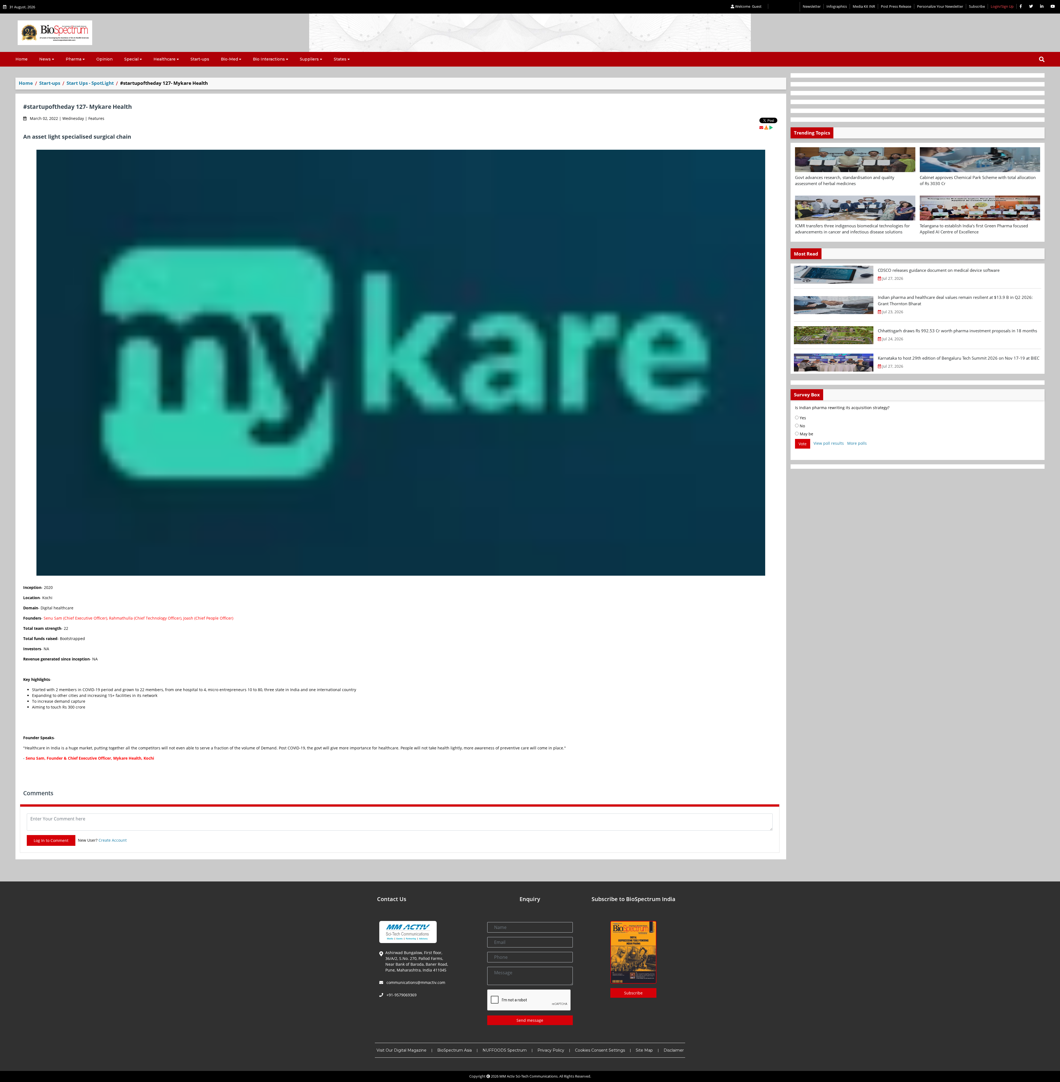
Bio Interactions (269, 59)
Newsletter (812, 6)
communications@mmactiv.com (415, 982)
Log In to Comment (51, 840)
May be (806, 433)
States (340, 59)
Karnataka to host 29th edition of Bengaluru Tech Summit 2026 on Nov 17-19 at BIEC (958, 358)
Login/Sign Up (1002, 6)
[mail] (761, 127)
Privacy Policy (550, 1050)
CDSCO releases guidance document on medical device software (939, 270)
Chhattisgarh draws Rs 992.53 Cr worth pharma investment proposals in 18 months (957, 330)
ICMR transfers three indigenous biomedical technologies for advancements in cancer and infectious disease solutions (852, 229)
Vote (803, 443)
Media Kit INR (864, 6)
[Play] (771, 127)
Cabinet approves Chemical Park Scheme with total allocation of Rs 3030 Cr (978, 180)
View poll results (828, 443)
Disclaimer (674, 1050)
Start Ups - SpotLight (90, 83)
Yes (802, 417)
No (802, 425)
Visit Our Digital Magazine (401, 1050)
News (45, 59)
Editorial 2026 (784, 6)
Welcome (748, 6)
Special (131, 59)
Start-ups (199, 59)
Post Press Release (896, 6)
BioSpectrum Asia (454, 1050)
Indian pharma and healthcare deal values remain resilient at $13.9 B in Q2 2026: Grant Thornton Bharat (955, 300)
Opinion (104, 59)
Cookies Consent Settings (600, 1050)
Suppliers (309, 59)
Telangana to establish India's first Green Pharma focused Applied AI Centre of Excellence (974, 229)
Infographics (836, 6)
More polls (857, 443)
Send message (529, 1020)
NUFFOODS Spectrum (505, 1050)
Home (21, 59)
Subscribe (977, 6)
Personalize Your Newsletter (940, 6)
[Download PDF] (766, 127)
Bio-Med (229, 59)
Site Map (644, 1050)
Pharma (73, 59)
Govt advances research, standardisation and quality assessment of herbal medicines (844, 180)
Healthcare (164, 59)
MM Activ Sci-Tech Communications (528, 1076)
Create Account (113, 840)
